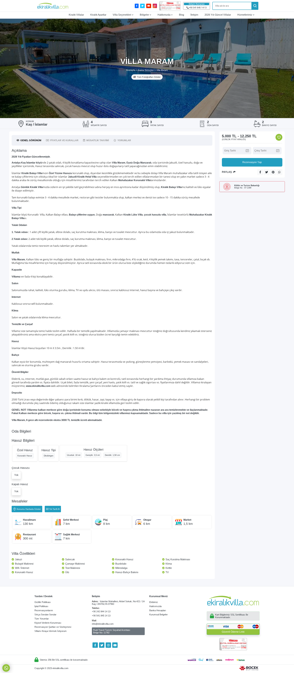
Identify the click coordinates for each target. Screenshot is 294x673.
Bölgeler (144, 14)
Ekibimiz (153, 602)
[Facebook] (95, 645)
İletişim (194, 14)
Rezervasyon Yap (252, 162)
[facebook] (137, 6)
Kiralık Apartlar (98, 14)
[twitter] (142, 6)
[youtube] (148, 6)
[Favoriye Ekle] (278, 137)
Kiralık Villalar (76, 14)
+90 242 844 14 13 (101, 611)
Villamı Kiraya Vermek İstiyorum (50, 631)
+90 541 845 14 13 (101, 615)
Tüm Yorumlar (41, 618)
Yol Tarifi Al (54, 509)
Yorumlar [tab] (124, 140)
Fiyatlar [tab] (64, 140)
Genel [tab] (30, 140)
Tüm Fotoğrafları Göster (149, 77)
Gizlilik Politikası (42, 602)
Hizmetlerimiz (244, 14)
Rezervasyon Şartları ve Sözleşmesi (52, 627)
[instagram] (155, 6)
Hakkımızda (164, 14)
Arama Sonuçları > (147, 70)
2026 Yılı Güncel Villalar (218, 14)
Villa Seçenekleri (122, 14)
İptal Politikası (41, 606)
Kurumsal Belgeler (158, 614)
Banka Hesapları (157, 610)
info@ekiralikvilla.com (103, 624)
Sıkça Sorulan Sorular (45, 614)
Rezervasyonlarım (43, 610)
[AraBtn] (254, 6)
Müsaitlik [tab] (97, 140)
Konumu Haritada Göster (29, 509)
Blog (181, 14)
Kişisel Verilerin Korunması (47, 622)
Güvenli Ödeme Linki (233, 631)
